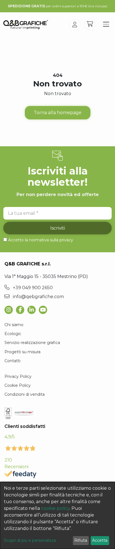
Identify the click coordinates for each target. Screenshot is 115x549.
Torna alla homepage (58, 112)
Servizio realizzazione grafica (32, 342)
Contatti (12, 360)
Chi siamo (13, 324)
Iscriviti (57, 228)
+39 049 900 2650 (32, 287)
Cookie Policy (17, 385)
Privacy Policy (18, 376)
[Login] (74, 24)
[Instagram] (10, 310)
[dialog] (57, 515)
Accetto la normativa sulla (40, 239)
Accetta (99, 540)
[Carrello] (89, 24)
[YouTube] (44, 310)
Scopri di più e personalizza (30, 540)
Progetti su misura (22, 351)
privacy (66, 239)
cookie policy (55, 508)
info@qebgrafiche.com (38, 296)
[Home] (25, 24)
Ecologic (12, 333)
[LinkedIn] (33, 310)
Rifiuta (80, 540)
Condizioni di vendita (24, 394)
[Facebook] (21, 310)
